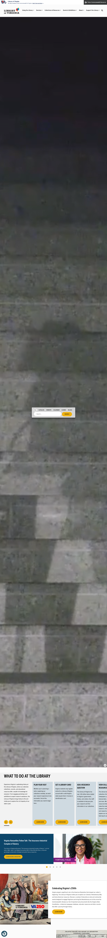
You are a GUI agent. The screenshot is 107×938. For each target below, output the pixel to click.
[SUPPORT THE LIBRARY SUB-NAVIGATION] (99, 10)
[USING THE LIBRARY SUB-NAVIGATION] (33, 10)
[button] (27, 11)
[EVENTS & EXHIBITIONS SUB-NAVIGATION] (76, 10)
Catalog (41, 410)
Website (48, 410)
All (35, 410)
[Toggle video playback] (105, 765)
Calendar (56, 410)
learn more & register (13, 856)
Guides (64, 410)
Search (67, 414)
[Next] (11, 822)
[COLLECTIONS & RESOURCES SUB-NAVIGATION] (60, 10)
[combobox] (48, 414)
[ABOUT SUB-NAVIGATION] (83, 10)
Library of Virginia (13, 1)
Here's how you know (37, 3)
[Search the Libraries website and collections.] (102, 10)
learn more (40, 822)
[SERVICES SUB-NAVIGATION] (42, 10)
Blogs (70, 410)
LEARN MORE (62, 822)
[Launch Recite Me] (4, 934)
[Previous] (6, 822)
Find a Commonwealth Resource (97, 2)
